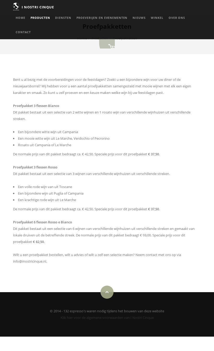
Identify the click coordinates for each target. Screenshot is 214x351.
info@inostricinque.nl (29, 261)
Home (20, 18)
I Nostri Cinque (38, 7)
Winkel (157, 18)
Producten (40, 18)
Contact (23, 32)
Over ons (177, 18)
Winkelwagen (107, 44)
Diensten (63, 18)
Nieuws (139, 18)
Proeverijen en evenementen (102, 18)
